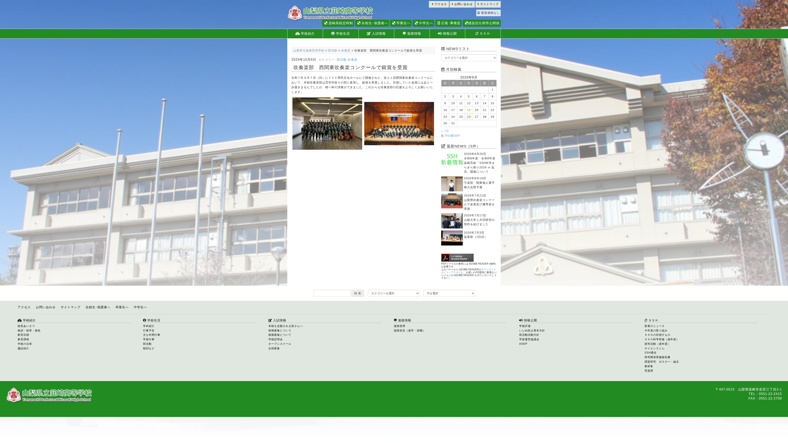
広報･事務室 (450, 23)
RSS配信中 (452, 135)
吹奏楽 (352, 59)
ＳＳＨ (484, 33)
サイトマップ (489, 4)
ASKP (523, 343)
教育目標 (23, 334)
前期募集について (279, 330)
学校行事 (149, 339)
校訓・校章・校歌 (29, 330)
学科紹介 (149, 326)
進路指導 (399, 326)
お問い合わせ (463, 4)
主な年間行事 (151, 334)
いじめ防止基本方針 (532, 330)
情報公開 (449, 33)
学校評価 (525, 326)
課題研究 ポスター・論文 (662, 361)
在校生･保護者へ (374, 23)
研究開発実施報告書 (657, 357)
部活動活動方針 (529, 334)
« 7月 (445, 131)
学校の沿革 (25, 343)
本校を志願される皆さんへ (285, 326)
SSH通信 (650, 352)
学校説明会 (275, 339)
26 (469, 117)
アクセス (440, 4)
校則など (149, 348)
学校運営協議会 (529, 339)
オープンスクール (279, 343)
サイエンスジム (655, 348)
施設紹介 (23, 348)
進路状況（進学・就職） (409, 330)
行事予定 (149, 330)
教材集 (649, 366)
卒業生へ (402, 23)
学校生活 (342, 33)
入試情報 (378, 33)
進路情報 (413, 33)
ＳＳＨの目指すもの (657, 334)
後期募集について (279, 334)
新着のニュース (655, 326)
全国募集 (274, 348)
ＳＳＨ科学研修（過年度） (662, 339)
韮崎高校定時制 (340, 23)
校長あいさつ (26, 326)
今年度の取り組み (656, 330)
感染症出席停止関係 (483, 23)
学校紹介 (307, 33)
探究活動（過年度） (657, 343)
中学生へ (425, 23)
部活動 (342, 59)
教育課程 (23, 339)
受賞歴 (649, 370)
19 (469, 110)
